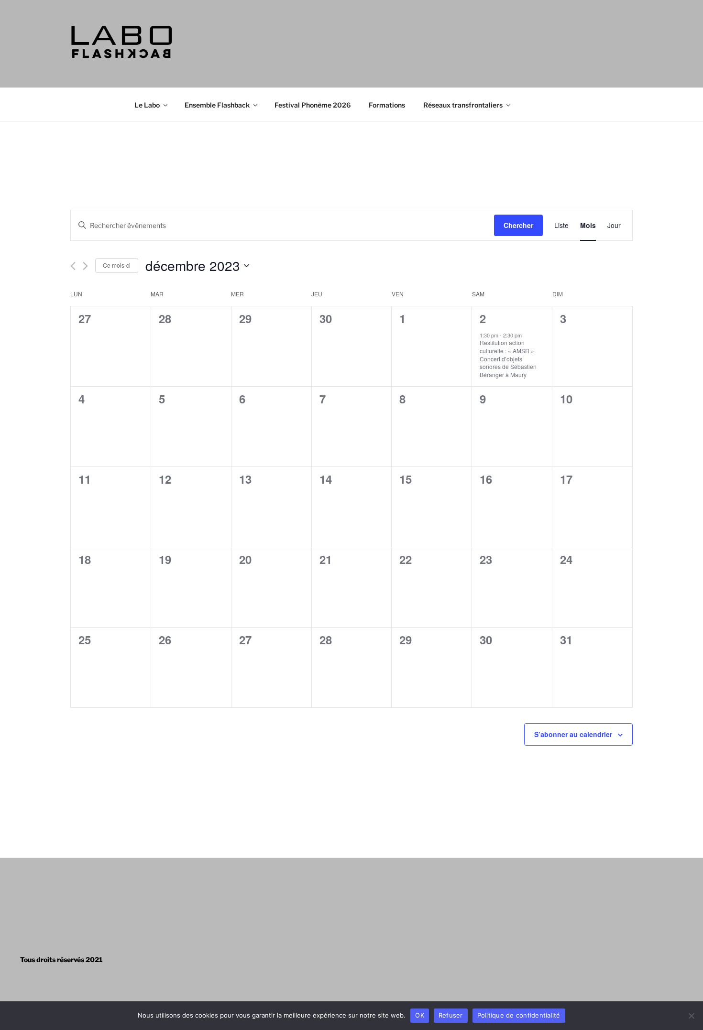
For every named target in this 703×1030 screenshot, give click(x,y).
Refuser (451, 1015)
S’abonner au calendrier (573, 734)
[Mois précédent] (73, 266)
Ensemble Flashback (217, 105)
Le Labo (147, 105)
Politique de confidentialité (518, 1015)
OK (419, 1015)
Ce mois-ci (117, 265)
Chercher (518, 225)
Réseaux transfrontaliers (463, 105)
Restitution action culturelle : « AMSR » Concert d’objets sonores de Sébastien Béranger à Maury (508, 358)
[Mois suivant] (85, 266)
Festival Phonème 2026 (313, 105)
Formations (387, 105)
